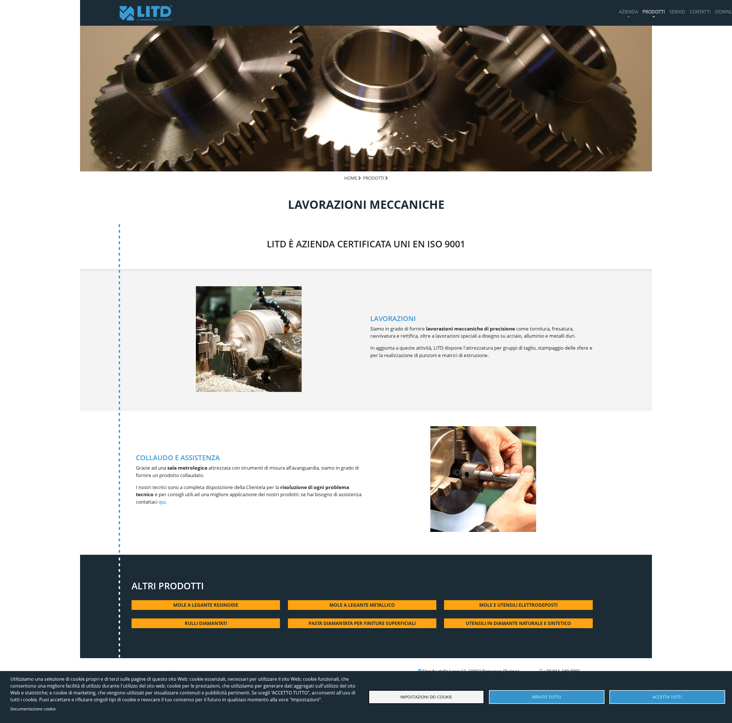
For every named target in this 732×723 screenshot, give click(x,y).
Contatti (700, 12)
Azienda (628, 12)
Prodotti (654, 12)
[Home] (145, 13)
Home (350, 178)
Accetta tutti (667, 697)
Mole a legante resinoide (205, 605)
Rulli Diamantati (206, 623)
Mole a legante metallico (362, 605)
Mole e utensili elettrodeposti (518, 605)
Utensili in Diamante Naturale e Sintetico (518, 623)
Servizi (677, 12)
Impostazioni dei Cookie (426, 697)
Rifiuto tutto (546, 697)
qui (162, 501)
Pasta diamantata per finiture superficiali (362, 623)
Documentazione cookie (33, 709)
